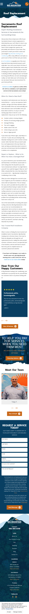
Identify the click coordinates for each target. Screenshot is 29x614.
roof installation (6, 61)
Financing (14, 545)
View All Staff (13, 414)
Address (4, 459)
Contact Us (14, 554)
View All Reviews (8, 326)
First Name (5, 439)
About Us (14, 536)
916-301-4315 (14, 528)
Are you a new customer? (8, 464)
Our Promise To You (14, 539)
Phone (3, 449)
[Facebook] (13, 597)
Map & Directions (14, 568)
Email (3, 454)
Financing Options (13, 358)
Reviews (14, 548)
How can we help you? (7, 468)
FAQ (14, 542)
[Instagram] (16, 597)
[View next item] (6, 320)
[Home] (14, 4)
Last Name (5, 444)
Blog (14, 551)
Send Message (12, 507)
